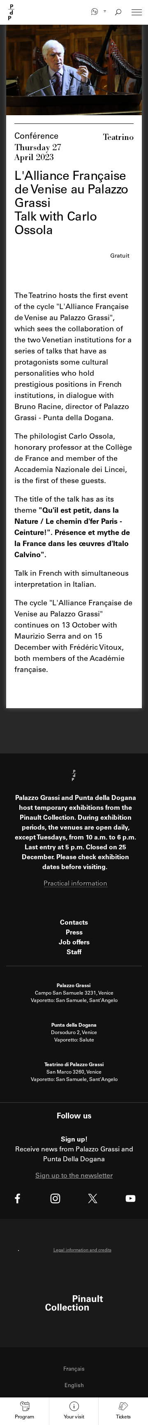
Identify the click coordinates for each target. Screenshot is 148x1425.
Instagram (55, 1198)
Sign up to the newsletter (74, 1176)
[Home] (11, 12)
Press (74, 933)
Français (74, 1369)
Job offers (74, 942)
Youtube (130, 1198)
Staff (74, 952)
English (74, 1386)
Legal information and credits (82, 1250)
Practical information (75, 884)
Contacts (74, 923)
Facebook (17, 1198)
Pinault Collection (74, 1303)
